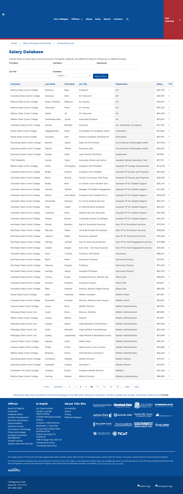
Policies (39, 419)
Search (68, 411)
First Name (13, 63)
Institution (57, 71)
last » (137, 386)
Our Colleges (61, 19)
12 (104, 386)
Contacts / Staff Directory (48, 422)
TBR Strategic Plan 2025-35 (49, 439)
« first (46, 386)
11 (97, 386)
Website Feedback (73, 417)
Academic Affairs (15, 414)
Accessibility (70, 408)
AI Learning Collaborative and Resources (48, 430)
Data (98, 19)
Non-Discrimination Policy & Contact (110, 463)
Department (102, 63)
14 (117, 386)
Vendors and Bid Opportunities (44, 412)
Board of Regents (16, 408)
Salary (159, 84)
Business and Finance (18, 420)
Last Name (57, 63)
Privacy (68, 414)
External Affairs (15, 423)
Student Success (15, 440)
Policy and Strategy (17, 432)
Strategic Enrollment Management (17, 436)
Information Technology (19, 429)
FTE (170, 84)
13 (111, 386)
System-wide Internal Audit (20, 443)
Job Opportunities (44, 408)
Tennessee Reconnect (46, 445)
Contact (118, 19)
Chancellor (13, 411)
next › (127, 386)
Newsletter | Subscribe (47, 425)
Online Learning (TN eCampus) (45, 435)
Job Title (12, 71)
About (107, 19)
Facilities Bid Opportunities (48, 416)
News (89, 19)
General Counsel (15, 426)
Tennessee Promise (45, 442)
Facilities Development (18, 417)
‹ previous (57, 386)
